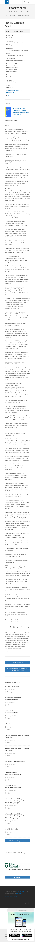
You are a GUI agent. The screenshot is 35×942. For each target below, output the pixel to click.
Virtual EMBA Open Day (12, 829)
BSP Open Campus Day (12, 686)
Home (6, 15)
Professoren (13, 15)
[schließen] (5, 932)
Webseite (10, 95)
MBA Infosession (9, 724)
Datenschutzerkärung (11, 896)
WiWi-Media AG (20, 891)
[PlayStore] (27, 935)
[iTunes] (14, 935)
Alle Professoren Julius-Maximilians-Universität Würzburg (17, 669)
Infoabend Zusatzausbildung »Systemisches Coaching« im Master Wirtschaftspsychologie (16, 800)
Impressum (19, 893)
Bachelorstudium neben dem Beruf (15, 761)
